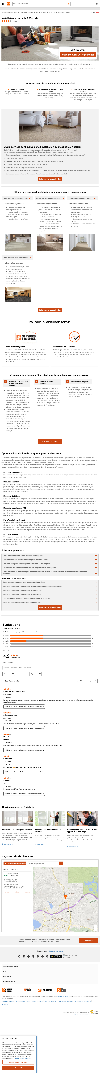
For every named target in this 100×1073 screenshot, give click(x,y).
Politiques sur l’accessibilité (66, 1001)
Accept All (18, 1068)
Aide (4, 971)
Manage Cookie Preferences (18, 1062)
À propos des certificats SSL (81, 1014)
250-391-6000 (14, 884)
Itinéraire (17, 892)
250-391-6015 (17, 888)
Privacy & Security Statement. (22, 1058)
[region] (18, 1054)
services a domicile (49, 12)
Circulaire (27, 892)
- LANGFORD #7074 (11, 873)
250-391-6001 (20, 886)
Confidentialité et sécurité (23, 1001)
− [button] (95, 929)
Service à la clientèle (56, 951)
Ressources (7, 976)
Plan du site (5, 1004)
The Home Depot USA (50, 1001)
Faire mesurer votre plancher (78, 54)
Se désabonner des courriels (83, 1001)
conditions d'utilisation (63, 996)
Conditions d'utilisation (8, 1001)
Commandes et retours (10, 966)
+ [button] (95, 926)
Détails (7, 892)
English (92, 12)
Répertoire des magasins (9, 12)
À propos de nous (9, 981)
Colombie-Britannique (26, 12)
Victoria (38, 12)
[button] (3, 3)
